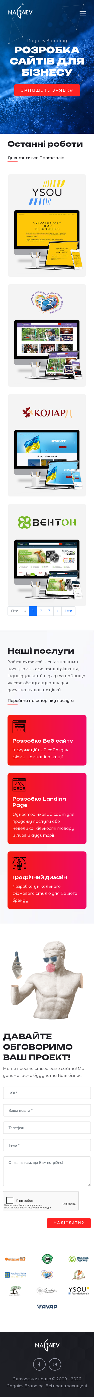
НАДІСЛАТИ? (69, 1223)
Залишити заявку (47, 90)
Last (68, 611)
